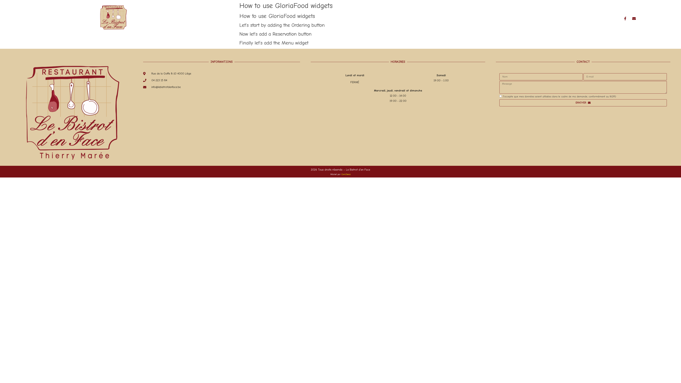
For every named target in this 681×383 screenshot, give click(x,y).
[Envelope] (634, 18)
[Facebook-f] (625, 18)
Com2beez (346, 174)
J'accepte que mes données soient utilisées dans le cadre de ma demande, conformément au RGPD (559, 96)
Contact (568, 18)
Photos (549, 18)
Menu (532, 18)
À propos (514, 18)
